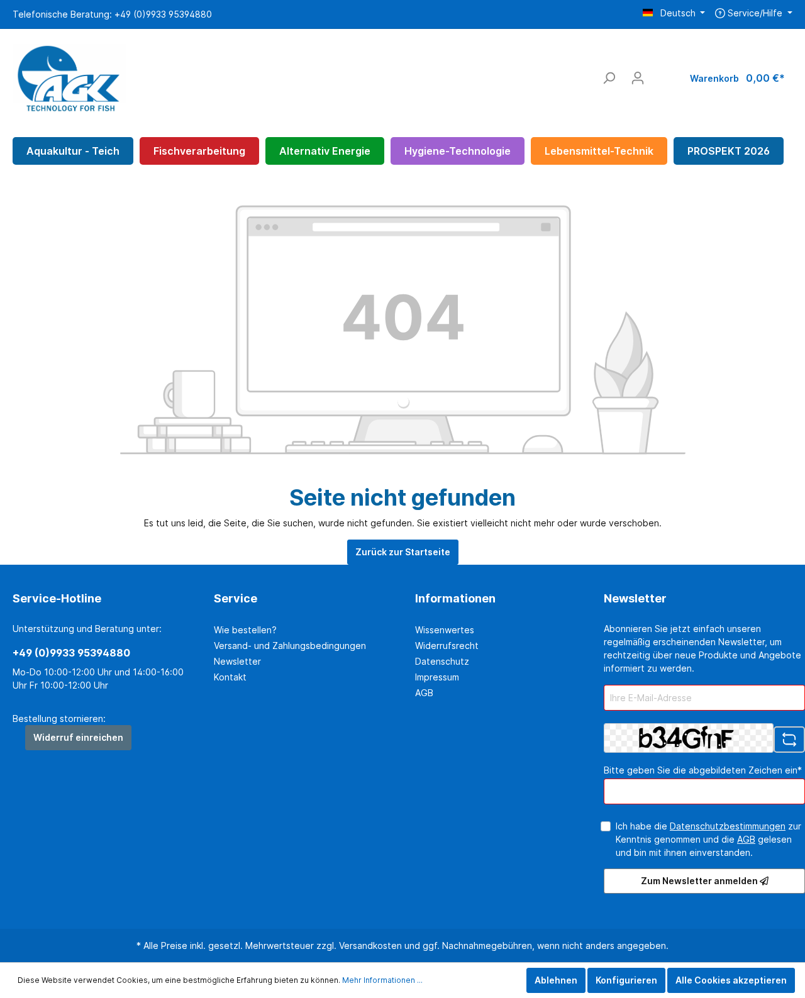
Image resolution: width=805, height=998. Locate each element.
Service (235, 598)
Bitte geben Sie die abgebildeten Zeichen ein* (703, 770)
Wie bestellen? (245, 629)
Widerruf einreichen (78, 737)
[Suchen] (608, 78)
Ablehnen (556, 980)
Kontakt (230, 677)
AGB (424, 692)
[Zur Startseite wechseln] (69, 75)
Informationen (455, 598)
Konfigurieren (626, 980)
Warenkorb (737, 78)
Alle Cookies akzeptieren (731, 980)
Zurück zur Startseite (402, 551)
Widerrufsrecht (447, 645)
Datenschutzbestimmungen (728, 826)
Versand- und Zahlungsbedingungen (290, 645)
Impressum (437, 677)
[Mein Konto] (637, 78)
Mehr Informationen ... (382, 980)
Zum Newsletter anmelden (700, 880)
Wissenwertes (444, 629)
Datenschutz (442, 661)
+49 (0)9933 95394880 (71, 652)
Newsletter (237, 661)
